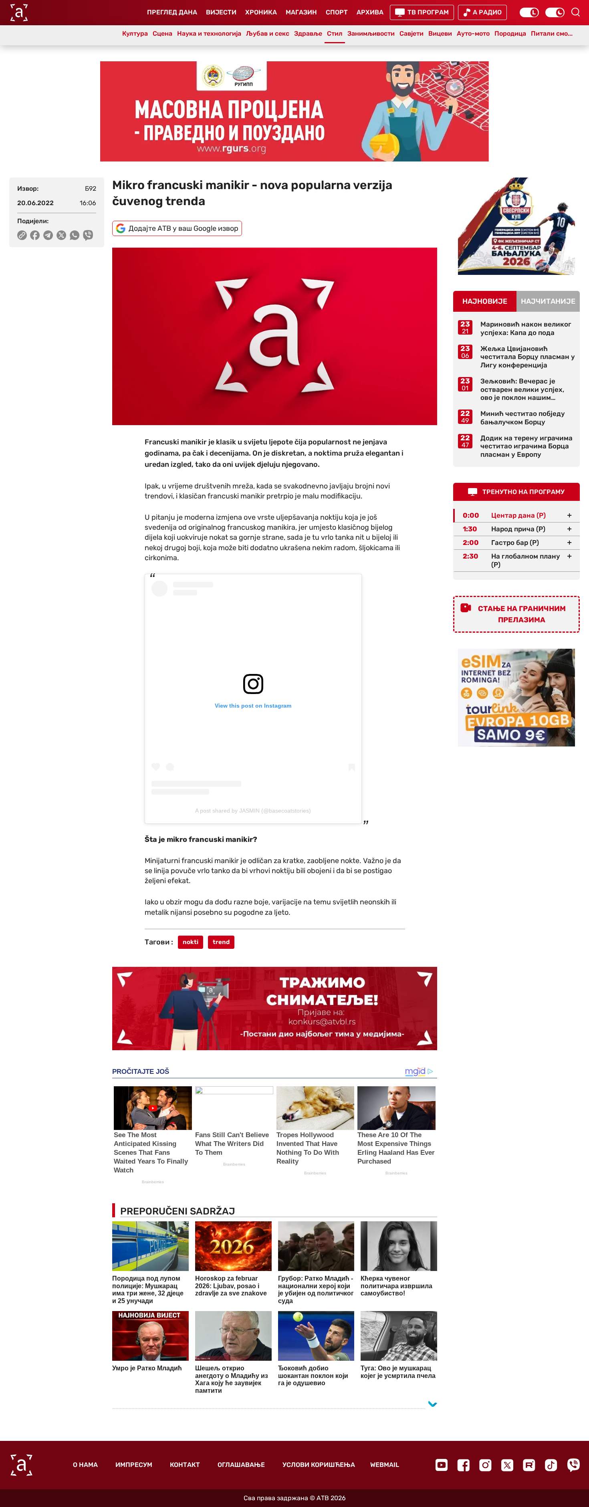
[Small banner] (516, 226)
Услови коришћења (318, 1465)
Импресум (133, 1465)
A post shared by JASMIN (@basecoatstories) (253, 810)
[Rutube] (529, 1465)
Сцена (162, 33)
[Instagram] (485, 1465)
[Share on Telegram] (48, 235)
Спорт (337, 12)
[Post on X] (61, 235)
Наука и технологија (209, 33)
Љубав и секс (267, 33)
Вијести (221, 12)
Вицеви (440, 33)
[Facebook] (463, 1465)
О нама (85, 1465)
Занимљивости (371, 33)
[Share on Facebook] (35, 235)
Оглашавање (241, 1465)
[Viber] (573, 1465)
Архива (370, 12)
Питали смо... (552, 33)
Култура (135, 33)
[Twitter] (507, 1465)
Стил (335, 33)
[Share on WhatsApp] (75, 235)
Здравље (308, 33)
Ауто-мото (473, 33)
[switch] (529, 12)
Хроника (261, 12)
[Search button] (575, 12)
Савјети (411, 33)
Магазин (301, 12)
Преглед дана (172, 12)
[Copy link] (22, 235)
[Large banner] (294, 111)
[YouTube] (442, 1465)
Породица (510, 33)
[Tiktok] (551, 1465)
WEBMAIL (384, 1465)
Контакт (185, 1465)
